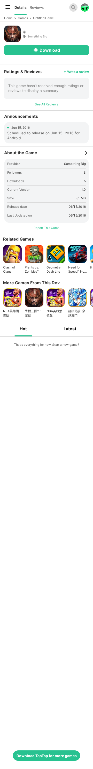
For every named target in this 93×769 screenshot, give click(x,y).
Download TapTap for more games (47, 755)
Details (20, 7)
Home (8, 18)
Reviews (37, 7)
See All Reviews (46, 104)
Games (23, 18)
